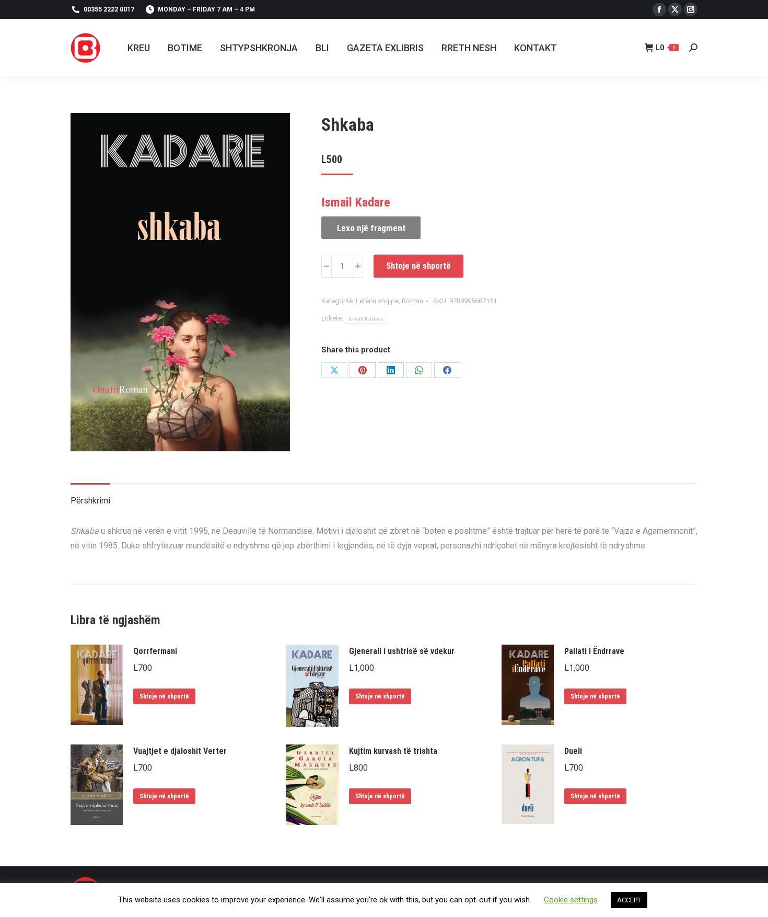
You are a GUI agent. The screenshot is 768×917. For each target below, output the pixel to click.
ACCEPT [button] (629, 900)
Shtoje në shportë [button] (164, 696)
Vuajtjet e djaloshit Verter (180, 751)
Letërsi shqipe (377, 301)
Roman (412, 301)
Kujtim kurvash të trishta (393, 751)
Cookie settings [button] (571, 899)
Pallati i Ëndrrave (594, 651)
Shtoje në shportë (418, 266)
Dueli (573, 751)
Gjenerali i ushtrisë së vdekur (402, 651)
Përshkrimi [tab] (90, 501)
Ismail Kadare (365, 319)
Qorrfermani (155, 651)
